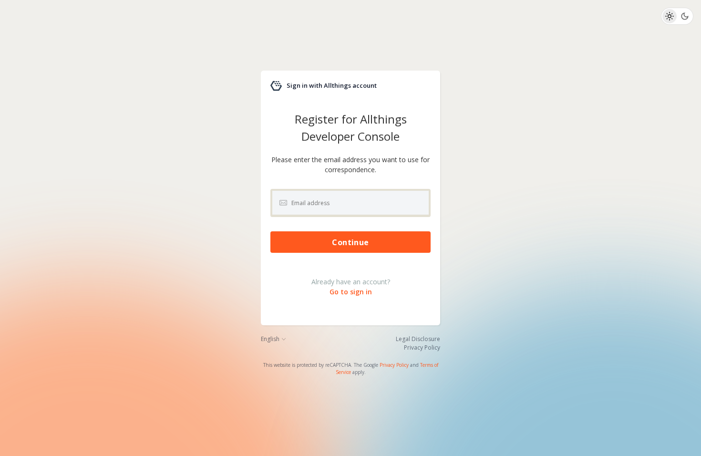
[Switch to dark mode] (685, 16)
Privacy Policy (394, 365)
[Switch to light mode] (669, 16)
